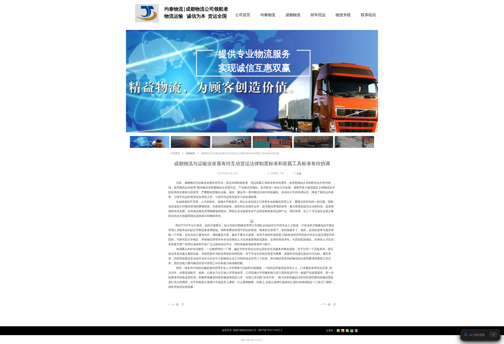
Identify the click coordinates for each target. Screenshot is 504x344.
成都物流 (190, 153)
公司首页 (175, 153)
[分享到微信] (347, 330)
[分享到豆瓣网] (356, 330)
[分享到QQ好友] (352, 330)
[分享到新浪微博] (343, 330)
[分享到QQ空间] (338, 330)
